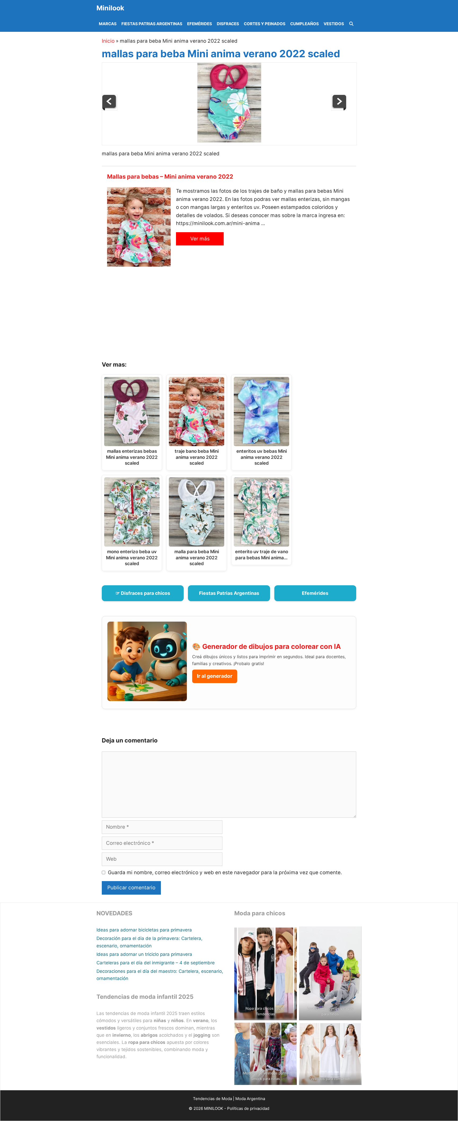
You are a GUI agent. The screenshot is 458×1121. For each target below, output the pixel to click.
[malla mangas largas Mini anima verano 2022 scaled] (109, 109)
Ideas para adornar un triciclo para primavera (144, 954)
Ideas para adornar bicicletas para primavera (144, 930)
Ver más (200, 239)
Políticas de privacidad (248, 1108)
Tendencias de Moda (212, 1098)
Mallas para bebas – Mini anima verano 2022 (170, 176)
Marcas (108, 23)
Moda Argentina (250, 1098)
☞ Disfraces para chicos (143, 593)
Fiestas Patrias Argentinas (151, 23)
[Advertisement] (235, 316)
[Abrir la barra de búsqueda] (351, 24)
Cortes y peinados (264, 23)
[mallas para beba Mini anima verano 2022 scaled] (229, 141)
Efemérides (199, 23)
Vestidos (334, 23)
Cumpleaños (304, 23)
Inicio (108, 41)
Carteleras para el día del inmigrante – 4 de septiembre (155, 962)
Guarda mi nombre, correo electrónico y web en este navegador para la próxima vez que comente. (225, 872)
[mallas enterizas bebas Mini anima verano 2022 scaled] (338, 109)
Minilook (110, 8)
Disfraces (228, 23)
